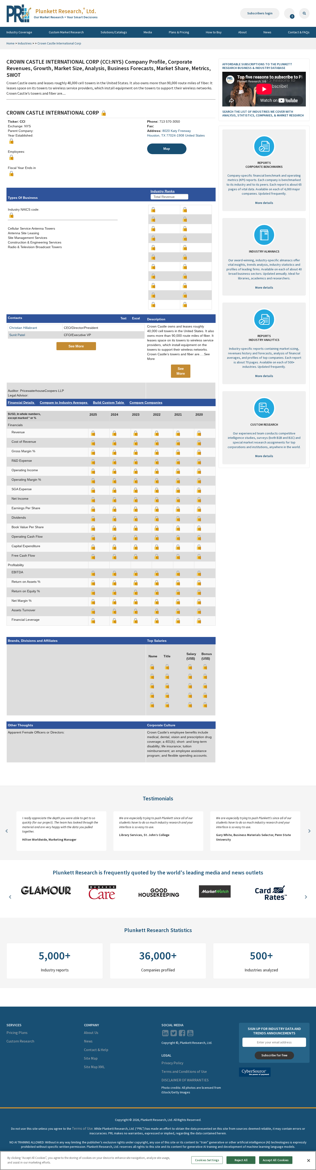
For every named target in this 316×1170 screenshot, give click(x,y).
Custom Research (20, 1041)
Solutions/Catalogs (114, 32)
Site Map (91, 1058)
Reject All (241, 1160)
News (267, 32)
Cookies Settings (207, 1160)
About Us (91, 1032)
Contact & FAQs (299, 32)
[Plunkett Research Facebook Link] (182, 1034)
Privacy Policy (172, 1063)
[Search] (304, 13)
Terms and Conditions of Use (184, 1071)
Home (10, 43)
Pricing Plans (17, 1032)
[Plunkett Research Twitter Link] (174, 1034)
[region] (158, 1160)
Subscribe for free (274, 1055)
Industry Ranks (163, 191)
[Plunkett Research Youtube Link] (190, 1034)
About (242, 32)
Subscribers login (260, 13)
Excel (136, 318)
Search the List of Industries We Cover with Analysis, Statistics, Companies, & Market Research (263, 113)
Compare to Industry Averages (64, 402)
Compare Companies (146, 402)
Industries (25, 43)
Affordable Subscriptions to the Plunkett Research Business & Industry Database (257, 66)
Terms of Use (82, 1128)
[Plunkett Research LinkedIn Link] (165, 1034)
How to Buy (214, 32)
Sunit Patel (17, 335)
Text (123, 318)
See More (76, 346)
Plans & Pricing (179, 32)
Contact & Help (96, 1049)
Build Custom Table (109, 402)
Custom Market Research (66, 32)
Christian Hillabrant (23, 328)
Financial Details (21, 402)
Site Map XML (94, 1066)
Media (148, 32)
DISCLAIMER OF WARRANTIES (185, 1080)
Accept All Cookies (275, 1160)
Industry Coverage (19, 32)
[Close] (309, 1160)
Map (166, 148)
